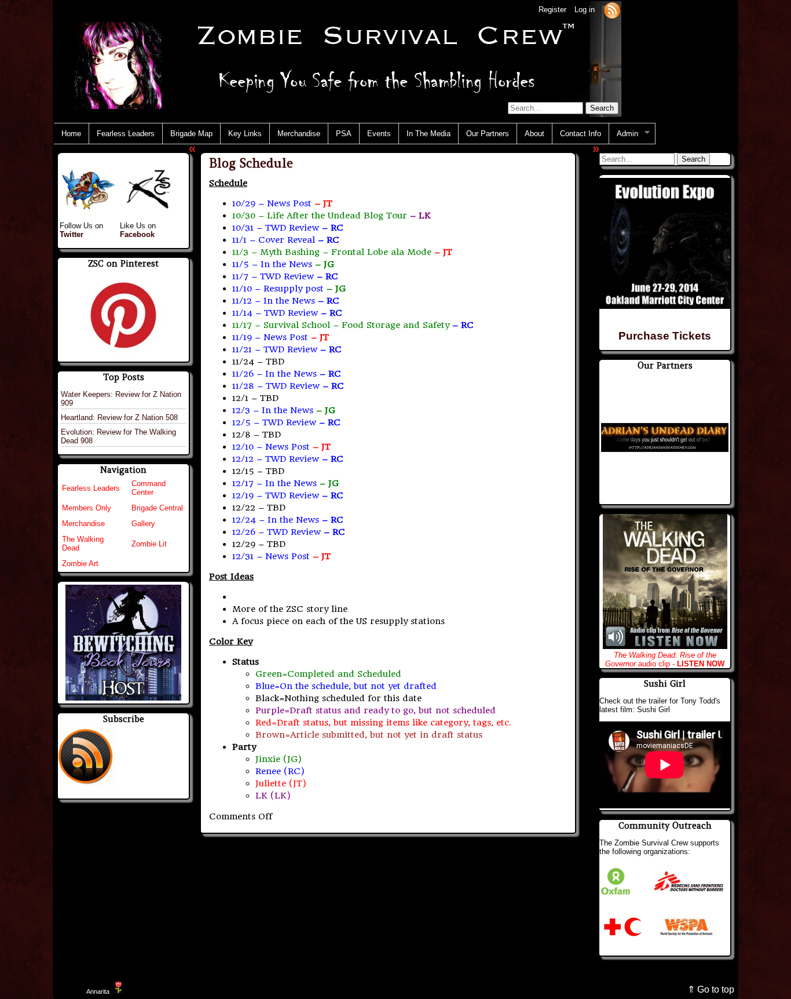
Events (379, 133)
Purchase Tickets (664, 336)
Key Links (245, 133)
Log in (584, 9)
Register (552, 9)
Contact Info (580, 133)
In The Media (429, 133)
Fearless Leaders (126, 133)
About (534, 133)
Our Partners (487, 133)
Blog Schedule (251, 163)
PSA (343, 133)
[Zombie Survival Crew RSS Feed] (612, 9)
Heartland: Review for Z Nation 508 (119, 417)
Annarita (97, 991)
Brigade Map (191, 133)
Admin (623, 133)
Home (71, 133)
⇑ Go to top (710, 989)
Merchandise (298, 133)
